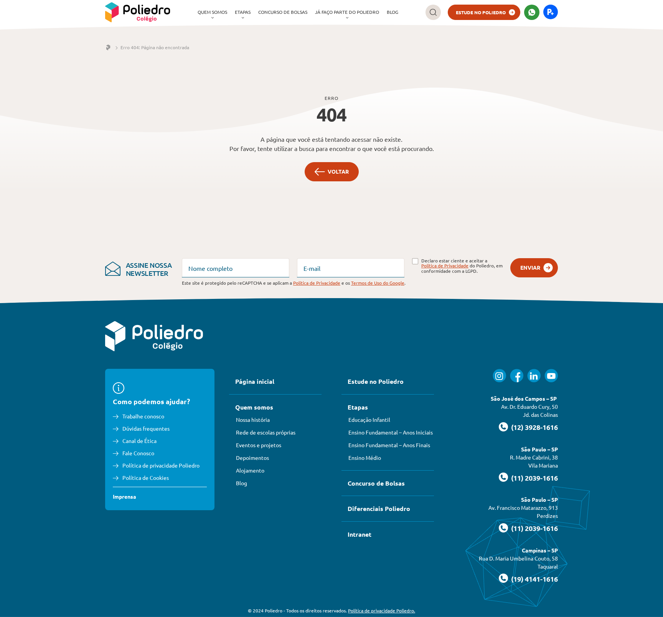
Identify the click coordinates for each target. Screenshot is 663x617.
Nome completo (210, 268)
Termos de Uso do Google (377, 283)
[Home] (108, 48)
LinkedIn (534, 375)
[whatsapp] (531, 12)
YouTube (551, 375)
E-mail (311, 268)
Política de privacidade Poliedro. (381, 610)
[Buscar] (433, 12)
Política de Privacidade (444, 265)
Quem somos (212, 12)
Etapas (243, 12)
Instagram (499, 375)
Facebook (516, 375)
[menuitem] (212, 12)
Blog (392, 12)
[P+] (550, 12)
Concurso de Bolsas (282, 12)
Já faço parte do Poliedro (347, 12)
